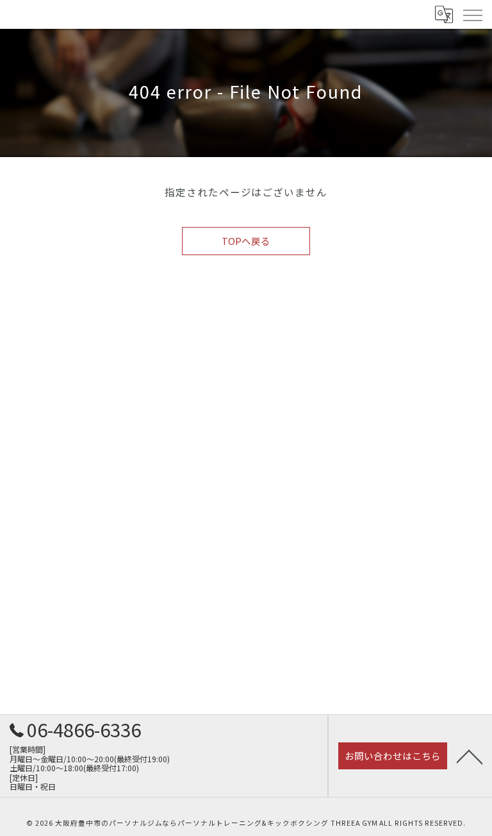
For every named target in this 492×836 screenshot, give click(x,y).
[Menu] (472, 14)
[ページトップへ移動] (469, 756)
